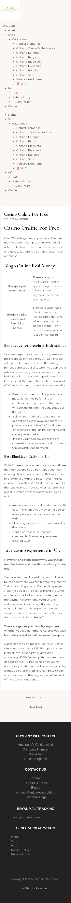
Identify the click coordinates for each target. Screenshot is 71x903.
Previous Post (35, 697)
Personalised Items (29, 79)
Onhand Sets (25, 75)
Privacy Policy (21, 101)
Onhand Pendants (28, 65)
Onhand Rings (26, 57)
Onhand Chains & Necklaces (35, 48)
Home (12, 30)
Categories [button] (19, 39)
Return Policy (21, 97)
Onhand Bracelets (28, 61)
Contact (13, 106)
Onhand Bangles (27, 70)
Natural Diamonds (28, 43)
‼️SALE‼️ (23, 83)
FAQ (15, 92)
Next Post (35, 707)
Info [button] (10, 88)
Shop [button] (11, 34)
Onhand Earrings (27, 52)
